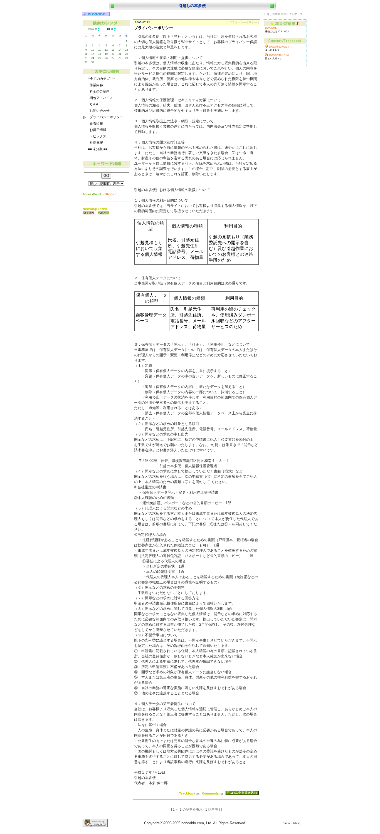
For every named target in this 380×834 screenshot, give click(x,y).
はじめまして (272, 49)
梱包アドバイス (101, 98)
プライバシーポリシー (106, 117)
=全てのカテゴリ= (101, 79)
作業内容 (96, 85)
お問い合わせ (100, 111)
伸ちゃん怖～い (273, 58)
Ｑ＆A (94, 104)
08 (108, 29)
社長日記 (96, 143)
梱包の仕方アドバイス (277, 31)
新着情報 (96, 123)
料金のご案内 (100, 91)
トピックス (98, 136)
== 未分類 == (97, 149)
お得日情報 (98, 130)
